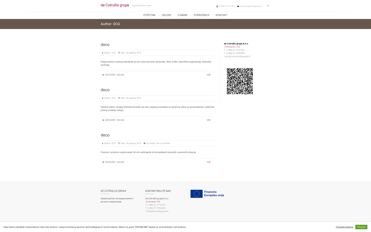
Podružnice (201, 15)
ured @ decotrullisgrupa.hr (251, 6)
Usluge (166, 15)
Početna (149, 15)
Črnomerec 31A (232, 47)
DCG (113, 53)
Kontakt (222, 15)
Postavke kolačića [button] (344, 227)
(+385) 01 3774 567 (227, 6)
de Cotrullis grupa (115, 5)
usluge (120, 75)
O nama (182, 15)
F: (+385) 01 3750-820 (234, 53)
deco (105, 44)
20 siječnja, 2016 (133, 53)
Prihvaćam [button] (361, 227)
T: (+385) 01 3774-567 (234, 50)
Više (209, 75)
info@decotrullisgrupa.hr (157, 211)
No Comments (163, 143)
